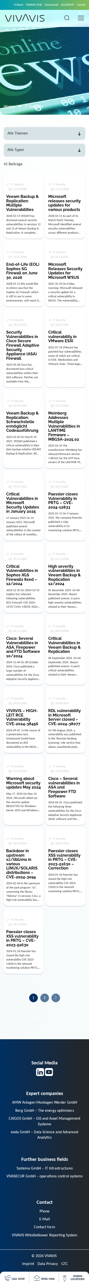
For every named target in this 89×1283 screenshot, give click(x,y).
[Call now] (14, 1277)
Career (81, 4)
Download (51, 4)
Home (9, 106)
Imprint (28, 1264)
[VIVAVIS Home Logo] (24, 18)
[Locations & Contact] (74, 1277)
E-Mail (44, 1219)
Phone (44, 1211)
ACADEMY (67, 4)
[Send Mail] (44, 1277)
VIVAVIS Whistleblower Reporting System (44, 1235)
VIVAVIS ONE (34, 4)
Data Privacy (48, 1264)
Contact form (44, 1227)
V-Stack (18, 4)
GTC (64, 1264)
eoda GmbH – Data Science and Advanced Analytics (44, 1135)
